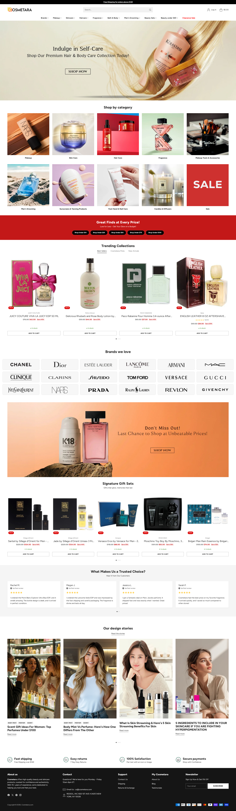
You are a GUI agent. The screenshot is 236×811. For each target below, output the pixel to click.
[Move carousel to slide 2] (116, 96)
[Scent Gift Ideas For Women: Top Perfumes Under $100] (33, 678)
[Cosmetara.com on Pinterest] (16, 795)
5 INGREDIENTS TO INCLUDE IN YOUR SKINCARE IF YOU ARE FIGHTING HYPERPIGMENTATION (201, 726)
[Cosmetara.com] (19, 9)
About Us (156, 779)
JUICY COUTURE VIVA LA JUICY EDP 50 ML (34, 316)
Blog (153, 784)
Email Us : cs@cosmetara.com (79, 789)
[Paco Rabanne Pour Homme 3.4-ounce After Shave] (146, 283)
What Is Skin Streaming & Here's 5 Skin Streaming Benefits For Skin (145, 724)
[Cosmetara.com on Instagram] (20, 795)
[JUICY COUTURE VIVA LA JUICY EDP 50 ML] (33, 283)
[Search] (150, 9)
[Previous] (7, 296)
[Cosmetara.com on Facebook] (8, 795)
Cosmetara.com (27, 805)
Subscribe (218, 786)
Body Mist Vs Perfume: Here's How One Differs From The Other (89, 728)
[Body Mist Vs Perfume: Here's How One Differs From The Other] (90, 678)
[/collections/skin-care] (118, 61)
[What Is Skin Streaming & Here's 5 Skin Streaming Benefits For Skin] (146, 678)
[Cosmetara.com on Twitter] (12, 795)
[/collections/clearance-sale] (118, 439)
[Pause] (162, 96)
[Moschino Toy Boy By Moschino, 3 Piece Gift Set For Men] (163, 514)
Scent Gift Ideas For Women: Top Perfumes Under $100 (29, 728)
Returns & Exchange (126, 788)
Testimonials (157, 788)
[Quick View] (57, 260)
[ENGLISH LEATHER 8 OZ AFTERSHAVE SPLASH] (202, 283)
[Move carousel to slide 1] (87, 96)
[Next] (228, 296)
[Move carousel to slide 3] (145, 96)
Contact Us (123, 779)
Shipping (121, 784)
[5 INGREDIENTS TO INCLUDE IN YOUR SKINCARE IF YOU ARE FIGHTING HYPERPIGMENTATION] (202, 678)
